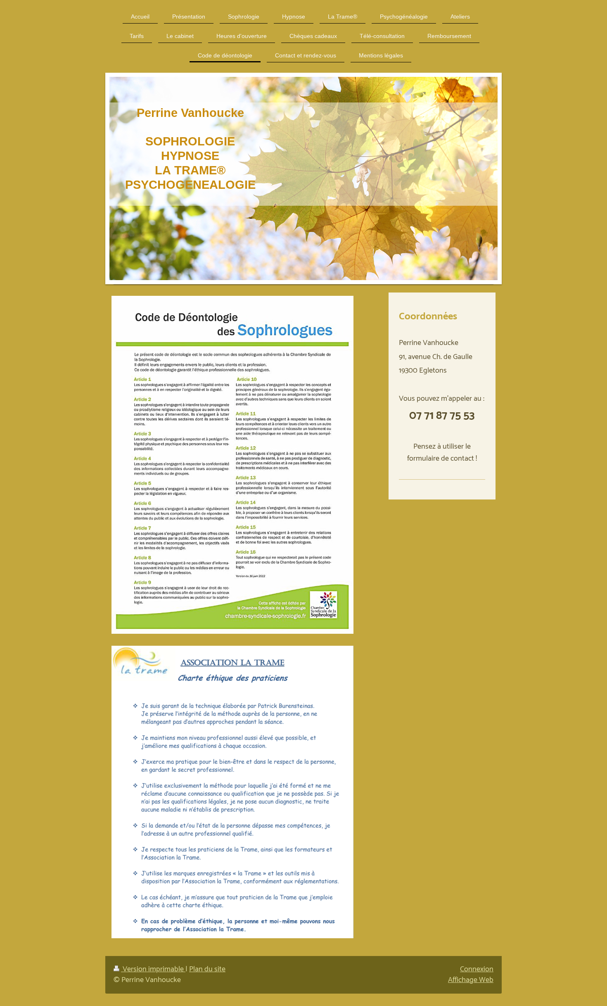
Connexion (476, 969)
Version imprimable (153, 969)
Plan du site (207, 969)
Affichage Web (470, 980)
